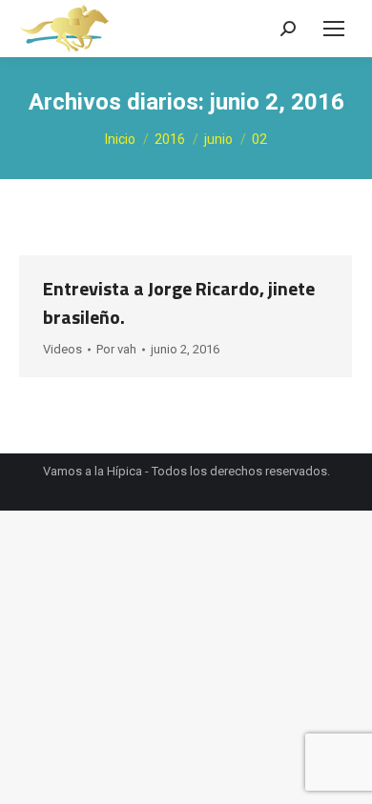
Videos (62, 349)
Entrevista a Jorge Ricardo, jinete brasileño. (179, 302)
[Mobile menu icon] (334, 29)
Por (116, 349)
